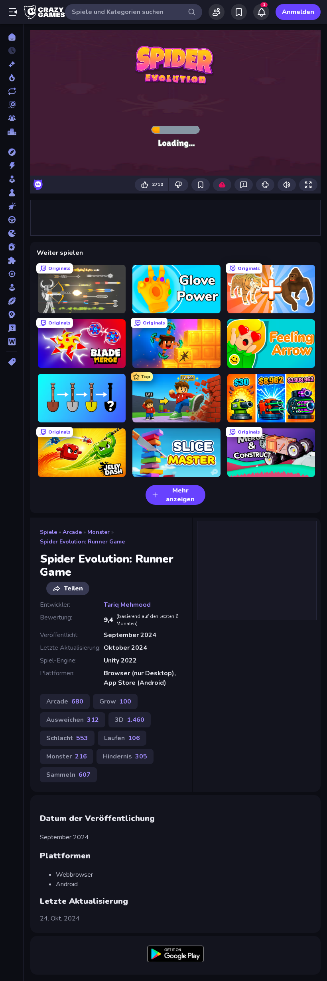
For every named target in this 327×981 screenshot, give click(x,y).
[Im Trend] (12, 77)
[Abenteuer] (12, 152)
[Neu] (12, 64)
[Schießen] (12, 274)
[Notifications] (261, 12)
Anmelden (298, 12)
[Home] (12, 37)
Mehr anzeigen (180, 495)
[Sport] (12, 301)
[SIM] (12, 287)
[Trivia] (12, 328)
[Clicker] (12, 206)
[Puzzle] (12, 260)
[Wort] (12, 341)
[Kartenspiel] (12, 247)
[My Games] (239, 12)
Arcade (72, 532)
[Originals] (12, 104)
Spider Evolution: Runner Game (82, 541)
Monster (98, 532)
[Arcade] (12, 179)
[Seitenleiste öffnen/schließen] (12, 11)
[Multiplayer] (12, 118)
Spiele (48, 532)
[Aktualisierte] (12, 91)
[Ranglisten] (12, 132)
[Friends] (217, 12)
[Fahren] (12, 220)
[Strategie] (12, 314)
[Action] (12, 165)
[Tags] (12, 362)
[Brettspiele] (12, 192)
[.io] (12, 233)
